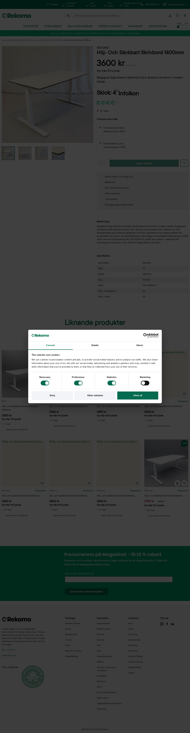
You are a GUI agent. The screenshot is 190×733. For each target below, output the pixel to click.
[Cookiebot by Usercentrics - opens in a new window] (146, 335)
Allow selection (95, 395)
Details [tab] (95, 345)
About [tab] (139, 345)
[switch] (78, 383)
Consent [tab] (50, 345)
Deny (52, 395)
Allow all (137, 395)
